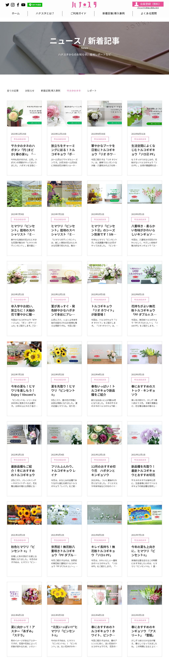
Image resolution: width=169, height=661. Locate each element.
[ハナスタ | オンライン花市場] (12, 4)
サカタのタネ (74, 90)
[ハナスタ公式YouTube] (23, 4)
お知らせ (29, 90)
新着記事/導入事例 (50, 90)
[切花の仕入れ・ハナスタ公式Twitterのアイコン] (7, 4)
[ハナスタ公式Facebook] (18, 4)
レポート (92, 90)
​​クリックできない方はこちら (148, 8)
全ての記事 (12, 90)
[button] (34, 5)
